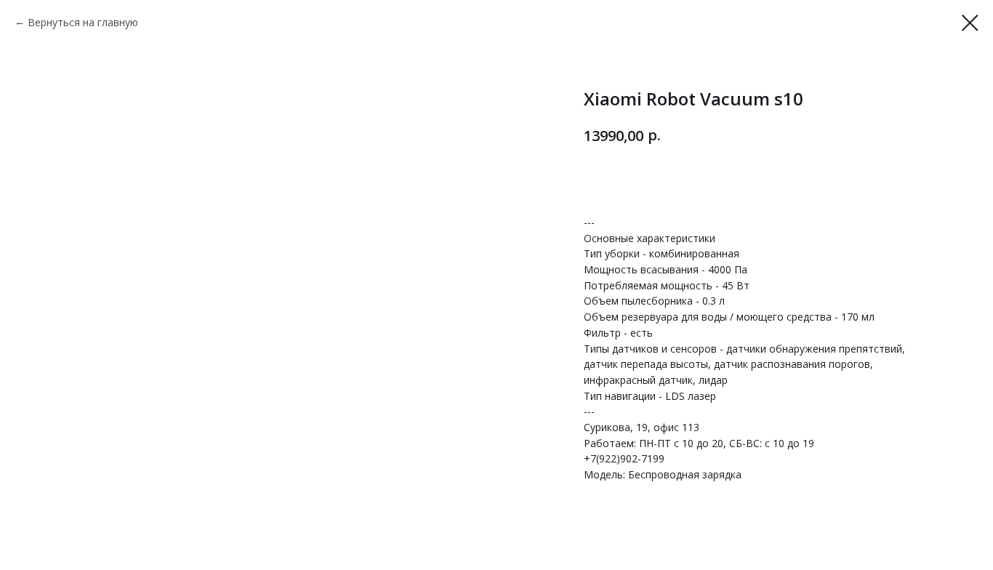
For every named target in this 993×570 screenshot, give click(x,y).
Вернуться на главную (83, 22)
